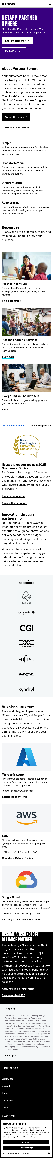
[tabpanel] (26, 467)
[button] (50, 3)
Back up (9, 1055)
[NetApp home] (10, 3)
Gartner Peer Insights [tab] (13, 425)
